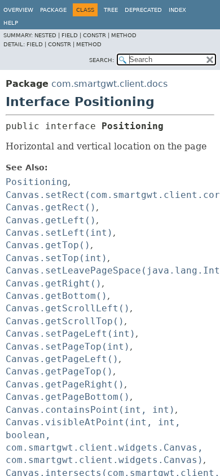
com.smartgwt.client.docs (109, 83)
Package (53, 10)
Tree (111, 10)
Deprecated (143, 10)
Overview (18, 10)
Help (10, 23)
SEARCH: (101, 60)
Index (177, 10)
